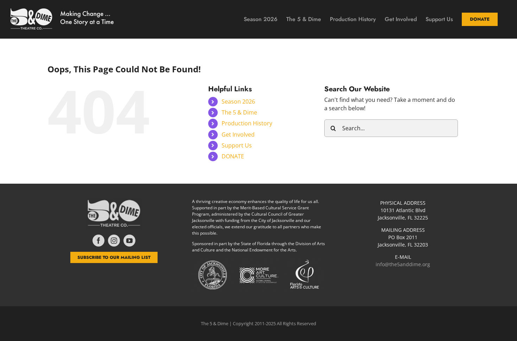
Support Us (237, 145)
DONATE (233, 156)
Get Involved (238, 134)
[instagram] (114, 241)
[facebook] (98, 241)
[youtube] (129, 241)
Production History (247, 123)
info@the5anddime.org (403, 264)
